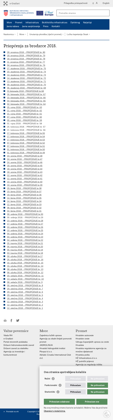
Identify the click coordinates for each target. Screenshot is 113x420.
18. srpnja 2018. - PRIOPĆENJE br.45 (24, 165)
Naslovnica (9, 34)
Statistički (50, 392)
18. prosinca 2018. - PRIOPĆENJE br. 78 (26, 59)
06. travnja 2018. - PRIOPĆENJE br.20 (25, 246)
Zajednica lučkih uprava (51, 335)
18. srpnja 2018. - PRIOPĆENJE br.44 (24, 169)
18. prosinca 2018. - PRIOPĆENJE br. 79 (26, 55)
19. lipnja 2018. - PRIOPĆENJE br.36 (24, 195)
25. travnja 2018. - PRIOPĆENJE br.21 (25, 243)
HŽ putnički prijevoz (85, 361)
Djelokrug (75, 22)
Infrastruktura (32, 22)
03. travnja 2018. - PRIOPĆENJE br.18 (25, 253)
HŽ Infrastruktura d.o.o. (86, 358)
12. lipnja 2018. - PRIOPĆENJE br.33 (24, 204)
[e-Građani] (16, 3)
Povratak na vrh (12, 412)
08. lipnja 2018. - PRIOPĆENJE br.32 (24, 208)
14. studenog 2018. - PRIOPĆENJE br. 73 (26, 75)
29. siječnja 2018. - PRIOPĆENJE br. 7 (25, 289)
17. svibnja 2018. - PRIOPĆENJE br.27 (25, 224)
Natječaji (87, 22)
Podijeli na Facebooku (11, 320)
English (106, 3)
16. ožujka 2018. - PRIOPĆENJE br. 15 (25, 263)
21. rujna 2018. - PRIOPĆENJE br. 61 (24, 114)
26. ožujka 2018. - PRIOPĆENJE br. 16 (25, 259)
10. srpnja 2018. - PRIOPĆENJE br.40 (24, 182)
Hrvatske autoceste (85, 335)
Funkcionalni (51, 385)
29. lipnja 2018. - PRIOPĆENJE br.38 (24, 188)
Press (45, 26)
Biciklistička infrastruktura (54, 22)
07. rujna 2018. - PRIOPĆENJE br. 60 (24, 117)
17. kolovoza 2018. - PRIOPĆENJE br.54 (26, 136)
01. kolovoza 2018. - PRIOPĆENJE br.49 (26, 152)
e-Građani (8, 338)
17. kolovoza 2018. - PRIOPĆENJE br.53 (26, 140)
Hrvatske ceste (82, 338)
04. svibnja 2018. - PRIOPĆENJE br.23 (25, 237)
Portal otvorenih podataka (16, 342)
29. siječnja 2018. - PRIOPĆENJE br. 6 (25, 292)
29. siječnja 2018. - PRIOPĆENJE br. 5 (25, 295)
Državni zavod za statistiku (16, 348)
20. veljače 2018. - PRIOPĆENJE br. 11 (25, 276)
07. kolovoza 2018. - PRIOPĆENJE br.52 (26, 143)
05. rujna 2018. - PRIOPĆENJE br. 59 (24, 120)
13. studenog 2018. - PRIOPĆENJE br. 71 (26, 81)
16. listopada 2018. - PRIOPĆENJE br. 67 (26, 94)
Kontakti (56, 26)
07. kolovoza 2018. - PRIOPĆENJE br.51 (26, 146)
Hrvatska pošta (83, 355)
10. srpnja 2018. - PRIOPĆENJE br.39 (24, 185)
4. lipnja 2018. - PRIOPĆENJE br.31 (24, 211)
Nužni (47, 378)
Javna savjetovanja (31, 26)
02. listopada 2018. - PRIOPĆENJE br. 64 (26, 104)
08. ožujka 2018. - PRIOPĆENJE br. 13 (25, 269)
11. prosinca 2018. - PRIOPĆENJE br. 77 (26, 62)
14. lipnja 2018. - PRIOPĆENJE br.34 (24, 201)
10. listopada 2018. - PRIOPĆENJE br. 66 (26, 97)
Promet (18, 22)
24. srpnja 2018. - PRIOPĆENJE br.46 (24, 162)
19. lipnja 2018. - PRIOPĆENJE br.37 (24, 191)
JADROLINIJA (46, 345)
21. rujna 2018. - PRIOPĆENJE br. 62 (24, 110)
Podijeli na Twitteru (17, 320)
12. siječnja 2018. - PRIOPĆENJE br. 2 (25, 305)
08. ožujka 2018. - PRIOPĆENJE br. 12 (25, 272)
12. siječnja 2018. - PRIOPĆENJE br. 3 (25, 301)
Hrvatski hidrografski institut (52, 348)
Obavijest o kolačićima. (54, 411)
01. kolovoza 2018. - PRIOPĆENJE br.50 (26, 149)
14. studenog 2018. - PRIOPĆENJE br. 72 (26, 78)
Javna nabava (13, 26)
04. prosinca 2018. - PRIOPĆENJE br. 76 (26, 65)
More (9, 22)
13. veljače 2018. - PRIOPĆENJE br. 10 (25, 279)
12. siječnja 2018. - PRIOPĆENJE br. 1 (25, 308)
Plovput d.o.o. (46, 351)
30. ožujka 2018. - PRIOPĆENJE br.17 (25, 256)
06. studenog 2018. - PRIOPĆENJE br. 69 (26, 88)
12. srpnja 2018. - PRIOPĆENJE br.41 (24, 178)
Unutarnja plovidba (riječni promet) (45, 34)
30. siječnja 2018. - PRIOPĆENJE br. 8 (25, 285)
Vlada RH (8, 335)
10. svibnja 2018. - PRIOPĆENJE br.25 (25, 230)
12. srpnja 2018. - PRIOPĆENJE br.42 (24, 175)
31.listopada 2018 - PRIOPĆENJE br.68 (25, 91)
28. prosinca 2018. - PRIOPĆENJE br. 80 (26, 52)
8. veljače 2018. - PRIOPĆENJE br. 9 (25, 282)
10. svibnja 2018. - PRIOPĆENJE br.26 (25, 227)
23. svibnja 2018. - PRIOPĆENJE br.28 (25, 220)
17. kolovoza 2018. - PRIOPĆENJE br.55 (26, 133)
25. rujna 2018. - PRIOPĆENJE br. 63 (24, 107)
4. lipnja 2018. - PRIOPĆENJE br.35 (24, 198)
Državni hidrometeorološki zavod (19, 345)
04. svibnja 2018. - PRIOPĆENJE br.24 (25, 233)
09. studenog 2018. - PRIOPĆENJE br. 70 (26, 84)
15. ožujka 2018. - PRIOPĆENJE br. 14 (25, 266)
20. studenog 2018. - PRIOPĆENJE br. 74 (26, 72)
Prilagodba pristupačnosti (75, 3)
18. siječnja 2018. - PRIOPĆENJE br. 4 (25, 298)
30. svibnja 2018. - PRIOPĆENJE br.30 (25, 214)
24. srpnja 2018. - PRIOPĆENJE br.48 (24, 156)
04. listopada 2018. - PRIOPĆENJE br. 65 (26, 101)
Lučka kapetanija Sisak (77, 34)
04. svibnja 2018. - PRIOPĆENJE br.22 (25, 240)
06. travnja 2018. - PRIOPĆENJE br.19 (25, 250)
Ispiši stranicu (5, 320)
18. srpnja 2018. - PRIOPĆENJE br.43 (24, 172)
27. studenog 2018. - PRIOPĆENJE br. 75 (26, 68)
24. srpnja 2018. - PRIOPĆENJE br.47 (24, 159)
